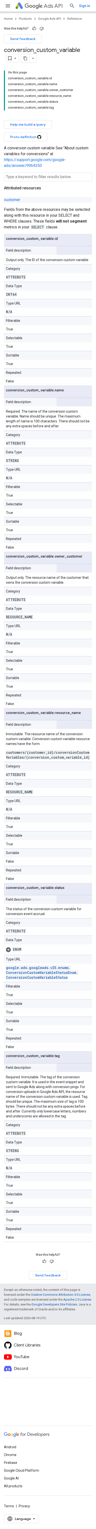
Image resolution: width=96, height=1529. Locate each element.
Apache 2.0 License (77, 1299)
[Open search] (72, 6)
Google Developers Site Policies (54, 1304)
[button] (48, 949)
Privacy (24, 1506)
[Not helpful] (41, 28)
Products (25, 18)
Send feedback (23, 39)
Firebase (10, 1463)
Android (10, 1447)
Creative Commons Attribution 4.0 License (60, 1294)
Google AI (11, 1478)
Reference (74, 18)
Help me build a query (28, 124)
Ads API (53, 6)
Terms (9, 1506)
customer (12, 199)
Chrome (10, 1455)
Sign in (84, 6)
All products (13, 1486)
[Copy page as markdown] (25, 58)
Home (8, 18)
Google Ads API (49, 18)
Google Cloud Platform (21, 1470)
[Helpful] (34, 28)
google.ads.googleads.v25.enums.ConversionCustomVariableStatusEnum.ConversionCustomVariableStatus (42, 972)
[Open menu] (8, 6)
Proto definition (23, 137)
